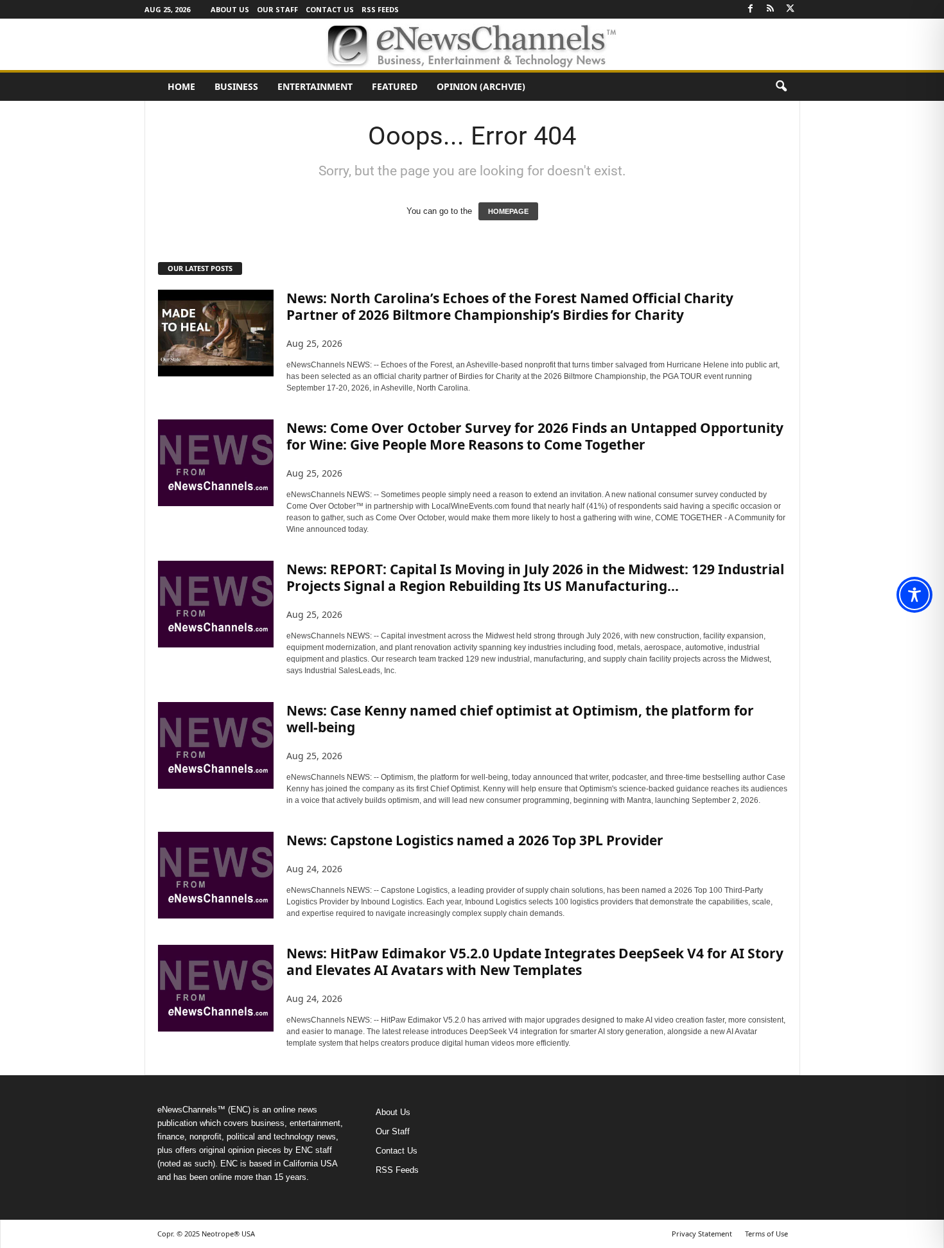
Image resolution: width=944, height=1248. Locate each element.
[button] (781, 87)
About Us (230, 9)
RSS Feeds (380, 9)
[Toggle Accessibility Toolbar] (914, 594)
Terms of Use (766, 1233)
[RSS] (770, 9)
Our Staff (277, 9)
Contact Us (330, 9)
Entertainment (315, 86)
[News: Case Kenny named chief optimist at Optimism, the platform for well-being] (216, 745)
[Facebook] (750, 9)
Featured (394, 86)
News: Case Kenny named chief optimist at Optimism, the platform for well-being (520, 718)
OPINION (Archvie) (481, 86)
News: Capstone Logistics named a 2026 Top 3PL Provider (474, 840)
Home (181, 86)
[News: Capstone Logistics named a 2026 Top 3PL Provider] (216, 875)
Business (236, 86)
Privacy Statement (702, 1233)
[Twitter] (790, 9)
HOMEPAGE (508, 211)
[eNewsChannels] (472, 44)
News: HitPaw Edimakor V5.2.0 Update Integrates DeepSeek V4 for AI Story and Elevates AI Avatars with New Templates (534, 961)
